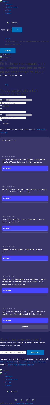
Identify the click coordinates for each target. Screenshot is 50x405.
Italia (6, 85)
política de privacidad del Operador (21, 365)
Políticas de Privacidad (8, 362)
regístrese (3, 132)
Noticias (8, 10)
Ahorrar (7, 168)
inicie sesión (40, 129)
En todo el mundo (11, 7)
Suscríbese (35, 352)
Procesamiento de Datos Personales (32, 362)
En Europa (8, 4)
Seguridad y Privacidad (24, 403)
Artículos (8, 13)
